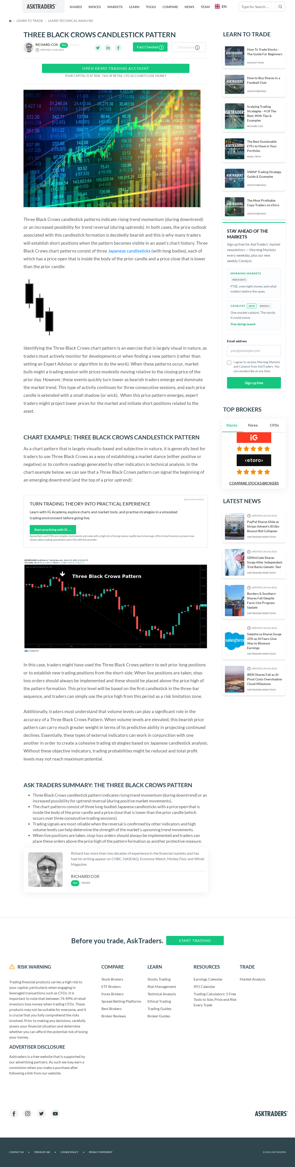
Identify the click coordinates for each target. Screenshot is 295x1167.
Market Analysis (253, 979)
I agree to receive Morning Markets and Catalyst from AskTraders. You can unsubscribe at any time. (256, 366)
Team (205, 7)
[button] (221, 6)
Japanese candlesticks (129, 250)
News (189, 7)
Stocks (231, 425)
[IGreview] (254, 448)
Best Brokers (111, 1008)
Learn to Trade (30, 21)
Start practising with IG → (52, 529)
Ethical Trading (159, 1001)
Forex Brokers (112, 994)
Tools (151, 7)
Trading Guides (159, 1008)
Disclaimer (186, 47)
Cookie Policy (72, 1152)
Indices (94, 7)
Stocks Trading (159, 979)
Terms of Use (45, 1152)
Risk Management (162, 986)
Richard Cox (46, 44)
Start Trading (195, 940)
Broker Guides (159, 1016)
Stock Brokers (112, 979)
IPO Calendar (204, 986)
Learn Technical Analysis (70, 21)
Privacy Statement (100, 1152)
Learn (134, 7)
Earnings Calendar (208, 979)
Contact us (19, 1152)
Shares (76, 7)
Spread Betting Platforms (121, 1001)
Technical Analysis (162, 994)
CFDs (274, 425)
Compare (170, 7)
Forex (253, 425)
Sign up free (254, 383)
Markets (115, 7)
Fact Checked (148, 47)
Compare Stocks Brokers (254, 483)
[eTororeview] (254, 472)
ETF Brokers (111, 986)
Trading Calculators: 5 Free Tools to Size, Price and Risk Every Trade (215, 999)
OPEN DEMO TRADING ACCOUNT (115, 68)
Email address (237, 341)
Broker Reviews (113, 1016)
